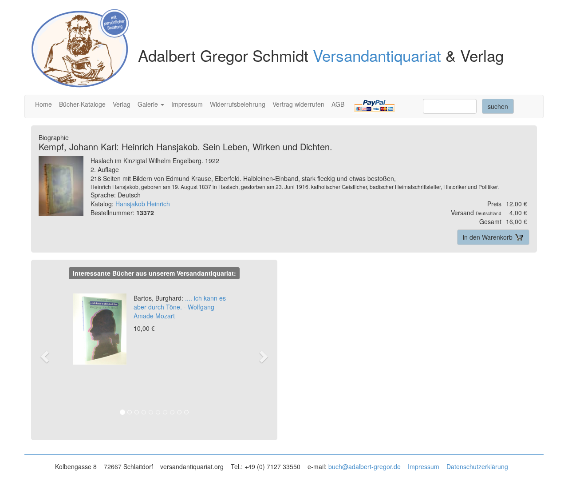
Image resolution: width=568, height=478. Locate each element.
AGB (337, 104)
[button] (49, 356)
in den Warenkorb (488, 237)
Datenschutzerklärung (477, 466)
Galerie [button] (149, 104)
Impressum (187, 104)
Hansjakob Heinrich (142, 203)
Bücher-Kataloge (82, 104)
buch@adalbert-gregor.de (364, 466)
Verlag (121, 104)
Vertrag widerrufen (298, 104)
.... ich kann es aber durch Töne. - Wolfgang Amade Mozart (180, 306)
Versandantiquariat (377, 55)
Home (43, 104)
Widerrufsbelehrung (237, 104)
